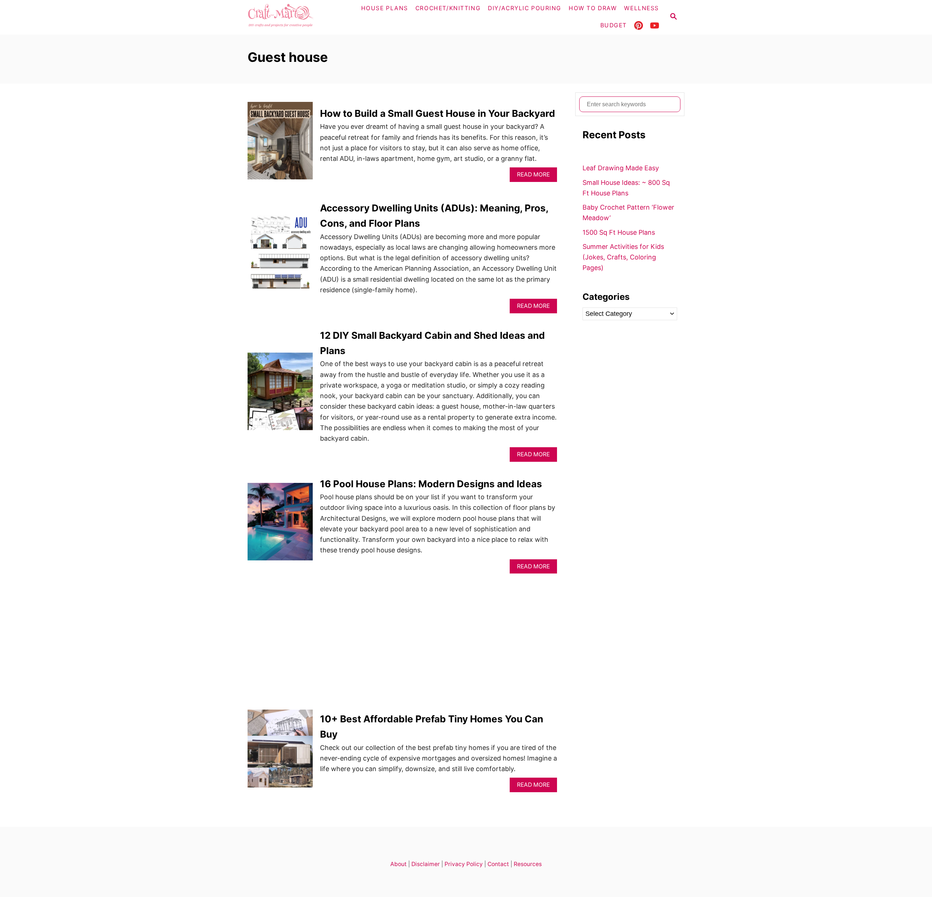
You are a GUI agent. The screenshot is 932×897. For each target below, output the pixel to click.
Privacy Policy (464, 864)
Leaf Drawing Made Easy (620, 168)
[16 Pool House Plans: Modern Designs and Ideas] (280, 525)
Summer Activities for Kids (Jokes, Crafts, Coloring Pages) (623, 257)
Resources (528, 864)
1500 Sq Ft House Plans (618, 232)
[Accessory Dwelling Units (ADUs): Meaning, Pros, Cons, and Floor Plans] (280, 257)
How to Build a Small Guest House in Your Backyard (437, 113)
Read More (536, 176)
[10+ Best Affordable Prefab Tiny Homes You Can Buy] (280, 752)
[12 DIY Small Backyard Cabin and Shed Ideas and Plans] (280, 395)
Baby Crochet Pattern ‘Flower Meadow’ (628, 212)
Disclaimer (425, 864)
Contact (498, 864)
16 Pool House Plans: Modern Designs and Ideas (431, 483)
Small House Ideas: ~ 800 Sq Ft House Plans (626, 188)
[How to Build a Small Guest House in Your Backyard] (280, 144)
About (398, 864)
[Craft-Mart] (295, 17)
